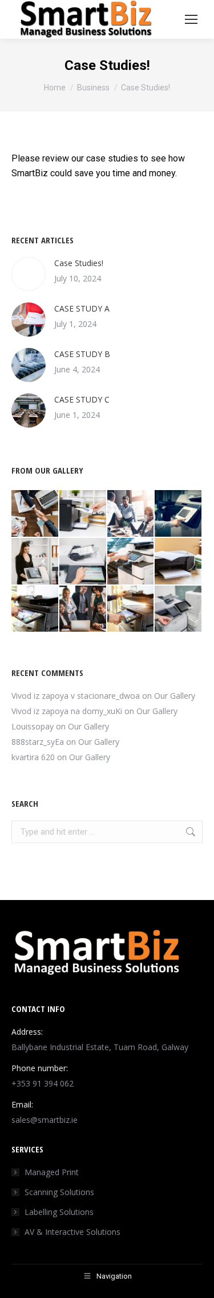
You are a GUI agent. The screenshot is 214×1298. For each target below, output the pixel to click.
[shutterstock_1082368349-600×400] (83, 514)
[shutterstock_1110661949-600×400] (131, 609)
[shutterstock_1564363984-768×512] (179, 562)
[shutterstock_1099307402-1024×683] (131, 514)
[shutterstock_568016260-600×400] (83, 562)
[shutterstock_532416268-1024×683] (179, 514)
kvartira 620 (33, 757)
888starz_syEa (37, 741)
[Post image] (28, 274)
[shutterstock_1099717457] (35, 609)
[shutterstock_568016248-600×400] (179, 609)
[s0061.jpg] (35, 514)
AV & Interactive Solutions (72, 1231)
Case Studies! (78, 263)
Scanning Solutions (59, 1192)
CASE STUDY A (82, 308)
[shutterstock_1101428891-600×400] (35, 562)
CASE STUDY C (82, 399)
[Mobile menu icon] (191, 19)
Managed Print (52, 1172)
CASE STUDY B (82, 354)
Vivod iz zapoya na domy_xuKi (66, 711)
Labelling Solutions (59, 1211)
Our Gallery (174, 695)
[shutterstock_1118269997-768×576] (131, 562)
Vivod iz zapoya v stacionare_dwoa (75, 695)
